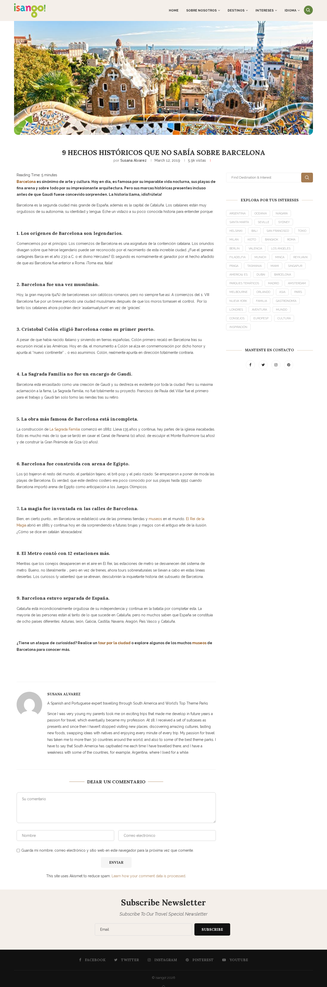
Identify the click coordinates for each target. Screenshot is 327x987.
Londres (236, 309)
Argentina (237, 213)
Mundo (281, 309)
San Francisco (277, 231)
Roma (291, 239)
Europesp (260, 318)
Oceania (260, 213)
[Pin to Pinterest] (76, 671)
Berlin (234, 248)
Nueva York (238, 301)
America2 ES (238, 274)
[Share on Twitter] (64, 671)
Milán (234, 239)
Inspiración (238, 327)
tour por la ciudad (114, 643)
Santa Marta (239, 222)
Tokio (302, 231)
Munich (260, 257)
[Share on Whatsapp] (101, 671)
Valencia (255, 248)
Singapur (295, 266)
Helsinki (235, 231)
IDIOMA (290, 10)
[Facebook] (250, 365)
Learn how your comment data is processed (148, 876)
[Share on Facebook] (52, 671)
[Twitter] (263, 365)
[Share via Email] (89, 671)
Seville (263, 222)
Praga (233, 266)
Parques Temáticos (244, 283)
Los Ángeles (280, 248)
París (298, 292)
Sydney (284, 222)
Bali (254, 231)
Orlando (263, 292)
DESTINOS (236, 10)
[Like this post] (135, 671)
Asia (282, 292)
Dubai (260, 274)
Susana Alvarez (133, 160)
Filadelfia (237, 257)
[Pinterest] (289, 365)
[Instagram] (276, 365)
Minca (279, 257)
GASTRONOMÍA (286, 301)
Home (174, 10)
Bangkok (271, 239)
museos (155, 519)
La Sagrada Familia (65, 429)
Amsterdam (297, 283)
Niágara (282, 213)
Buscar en (307, 177)
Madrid (273, 283)
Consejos (236, 318)
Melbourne (238, 292)
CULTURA (284, 318)
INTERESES (264, 10)
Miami (275, 266)
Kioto (252, 239)
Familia (261, 301)
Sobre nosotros (201, 10)
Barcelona (26, 182)
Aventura (259, 309)
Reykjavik (300, 257)
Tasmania (254, 266)
